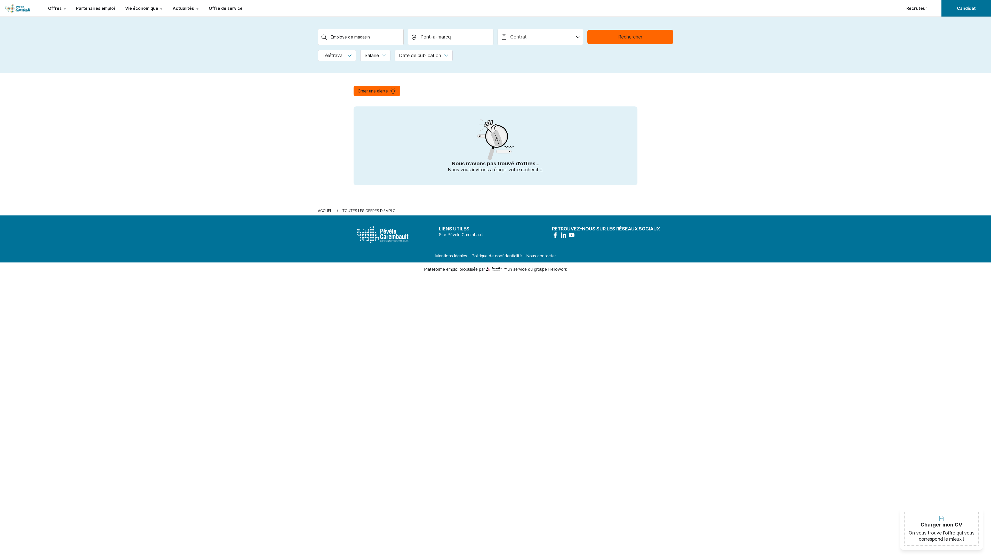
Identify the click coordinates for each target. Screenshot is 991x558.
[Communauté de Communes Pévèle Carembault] (18, 8)
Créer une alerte (373, 91)
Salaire (372, 55)
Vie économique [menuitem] (142, 8)
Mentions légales (451, 255)
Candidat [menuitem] (966, 8)
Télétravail (333, 55)
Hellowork (557, 269)
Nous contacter (541, 255)
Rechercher (630, 37)
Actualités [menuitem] (184, 8)
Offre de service (226, 8)
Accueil (325, 210)
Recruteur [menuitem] (916, 8)
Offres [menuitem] (55, 8)
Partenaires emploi (95, 8)
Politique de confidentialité (496, 255)
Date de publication (420, 55)
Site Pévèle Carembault (461, 234)
